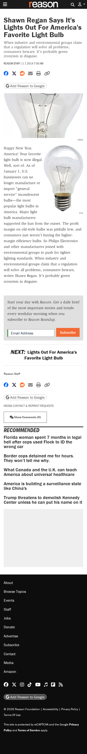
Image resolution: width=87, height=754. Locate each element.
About (8, 582)
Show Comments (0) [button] (27, 417)
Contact (10, 653)
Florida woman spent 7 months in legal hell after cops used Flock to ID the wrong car (42, 441)
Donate (9, 627)
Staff (7, 609)
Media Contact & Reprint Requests (29, 406)
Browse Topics (15, 591)
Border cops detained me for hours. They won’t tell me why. (39, 458)
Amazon (10, 671)
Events (9, 600)
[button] (81, 4)
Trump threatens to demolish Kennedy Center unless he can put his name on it (43, 499)
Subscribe (68, 332)
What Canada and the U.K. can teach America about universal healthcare (40, 472)
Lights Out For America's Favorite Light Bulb (43, 355)
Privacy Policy (69, 709)
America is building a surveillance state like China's (42, 486)
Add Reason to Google (27, 85)
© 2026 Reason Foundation (22, 709)
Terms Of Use (12, 715)
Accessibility (50, 709)
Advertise (11, 636)
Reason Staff (12, 63)
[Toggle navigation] (5, 4)
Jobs (7, 618)
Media (8, 662)
